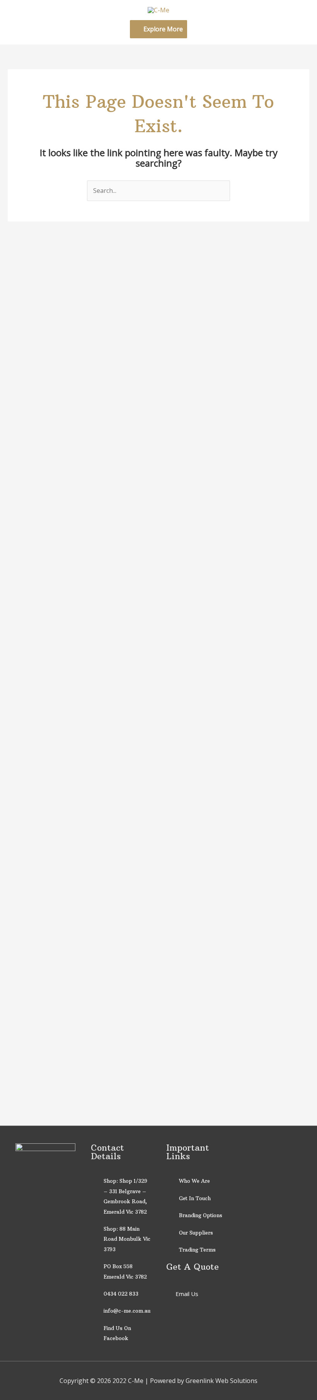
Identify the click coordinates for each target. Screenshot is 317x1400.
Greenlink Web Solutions (221, 1380)
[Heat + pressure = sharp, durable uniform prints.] (216, 386)
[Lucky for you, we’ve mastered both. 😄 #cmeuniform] (178, 315)
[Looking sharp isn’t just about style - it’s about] (294, 412)
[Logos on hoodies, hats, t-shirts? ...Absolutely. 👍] (139, 376)
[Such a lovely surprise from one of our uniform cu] (100, 381)
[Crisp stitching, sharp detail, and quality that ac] (23, 366)
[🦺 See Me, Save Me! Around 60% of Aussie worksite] (255, 697)
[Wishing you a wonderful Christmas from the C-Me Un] (61, 381)
